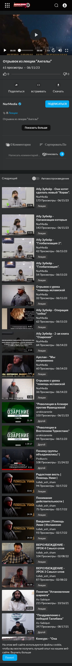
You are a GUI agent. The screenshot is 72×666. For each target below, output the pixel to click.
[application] (36, 35)
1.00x (47, 50)
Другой (41, 421)
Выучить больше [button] (21, 652)
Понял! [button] (9, 657)
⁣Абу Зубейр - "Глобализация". (47, 264)
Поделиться (16, 91)
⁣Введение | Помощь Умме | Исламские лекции (50, 524)
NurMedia (10, 104)
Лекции (13, 112)
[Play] (5, 50)
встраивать (38, 91)
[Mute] (60, 50)
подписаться (57, 103)
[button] (65, 5)
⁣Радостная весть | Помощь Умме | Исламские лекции (49, 478)
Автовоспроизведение (55, 178)
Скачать (58, 91)
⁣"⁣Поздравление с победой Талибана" (50, 616)
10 (53, 50)
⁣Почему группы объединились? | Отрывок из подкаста (51, 454)
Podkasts (41, 458)
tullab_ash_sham (46, 482)
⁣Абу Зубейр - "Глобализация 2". (48, 241)
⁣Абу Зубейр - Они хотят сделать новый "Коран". (53, 190)
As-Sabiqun (43, 599)
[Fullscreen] (67, 50)
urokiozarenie (44, 411)
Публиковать (51, 154)
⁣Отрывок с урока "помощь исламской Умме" (50, 290)
